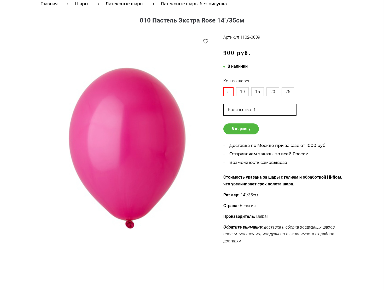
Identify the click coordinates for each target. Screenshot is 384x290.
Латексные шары (124, 3)
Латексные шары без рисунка (194, 3)
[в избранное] (205, 41)
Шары (81, 3)
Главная (49, 3)
